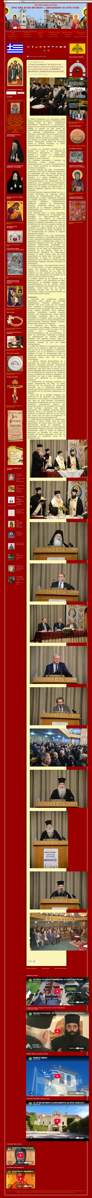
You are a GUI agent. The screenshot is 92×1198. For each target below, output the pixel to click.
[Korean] (65, 48)
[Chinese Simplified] (48, 52)
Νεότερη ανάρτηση (31, 968)
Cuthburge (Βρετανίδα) (15, 125)
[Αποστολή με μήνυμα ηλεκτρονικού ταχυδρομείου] (28, 961)
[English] (28, 48)
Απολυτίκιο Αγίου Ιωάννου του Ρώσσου (19, 533)
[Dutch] (48, 48)
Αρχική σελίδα (45, 968)
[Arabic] (44, 52)
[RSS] (7, 1192)
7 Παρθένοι (17, 122)
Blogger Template (40, 1196)
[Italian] (44, 48)
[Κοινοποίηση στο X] (32, 961)
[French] (32, 48)
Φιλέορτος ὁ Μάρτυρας (18, 121)
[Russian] (52, 48)
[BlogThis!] (30, 961)
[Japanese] (61, 48)
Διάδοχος (11, 122)
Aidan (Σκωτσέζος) (17, 124)
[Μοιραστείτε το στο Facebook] (34, 961)
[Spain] (40, 48)
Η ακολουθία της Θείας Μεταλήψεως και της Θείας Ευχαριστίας (20, 488)
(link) (36, 1192)
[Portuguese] (56, 48)
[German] (36, 48)
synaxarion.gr (15, 131)
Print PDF (44, 74)
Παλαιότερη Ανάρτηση (60, 968)
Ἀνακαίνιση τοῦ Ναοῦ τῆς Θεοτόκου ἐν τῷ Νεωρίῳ (15, 119)
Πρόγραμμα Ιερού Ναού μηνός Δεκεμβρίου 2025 (20, 511)
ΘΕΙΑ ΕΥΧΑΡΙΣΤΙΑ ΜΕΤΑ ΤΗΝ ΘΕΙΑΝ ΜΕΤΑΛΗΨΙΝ (19, 524)
